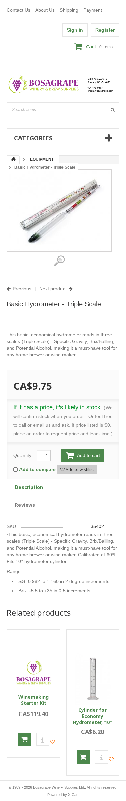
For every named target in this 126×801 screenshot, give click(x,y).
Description (29, 487)
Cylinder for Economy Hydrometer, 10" (92, 716)
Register (105, 30)
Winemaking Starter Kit (33, 700)
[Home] (63, 84)
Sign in (75, 30)
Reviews (25, 505)
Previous (22, 288)
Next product (53, 288)
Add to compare (37, 469)
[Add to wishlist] (52, 741)
